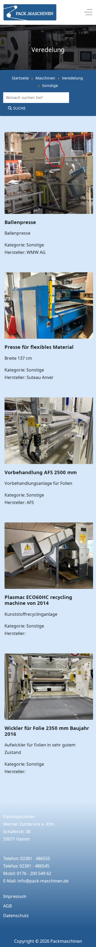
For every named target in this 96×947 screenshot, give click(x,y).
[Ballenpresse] (49, 136)
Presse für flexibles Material (39, 346)
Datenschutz (16, 915)
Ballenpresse (20, 222)
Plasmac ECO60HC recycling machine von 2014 (38, 600)
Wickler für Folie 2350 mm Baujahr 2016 (47, 731)
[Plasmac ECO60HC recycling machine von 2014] (49, 526)
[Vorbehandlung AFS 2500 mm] (49, 401)
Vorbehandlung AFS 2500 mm (41, 472)
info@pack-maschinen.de (43, 881)
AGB (7, 906)
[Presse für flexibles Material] (49, 276)
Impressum (14, 896)
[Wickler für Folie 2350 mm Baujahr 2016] (49, 657)
